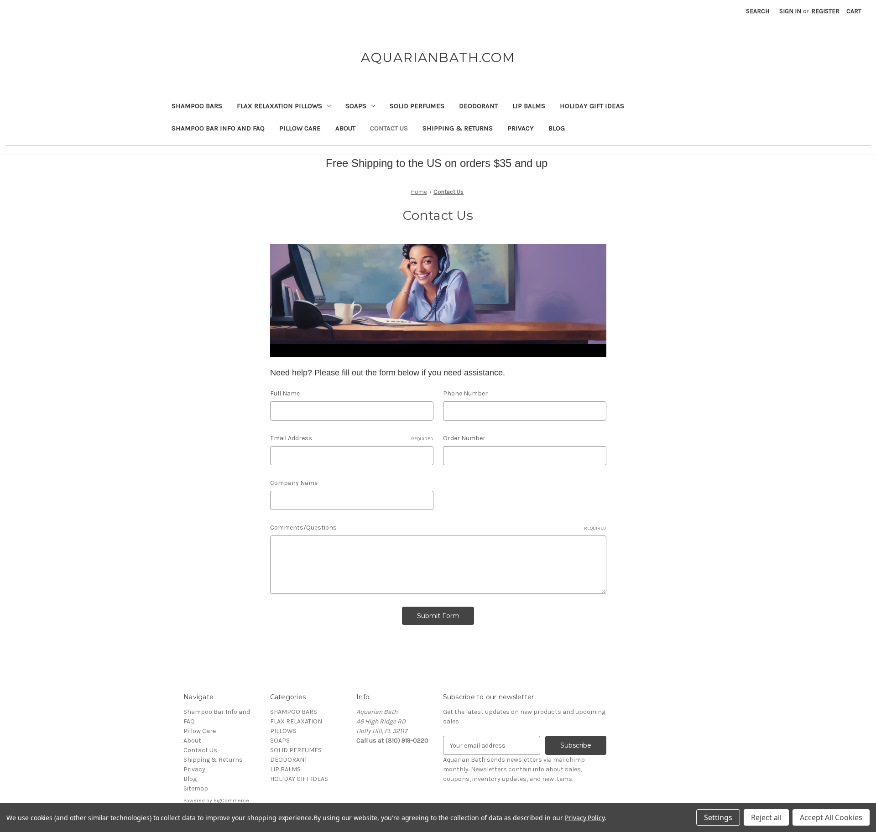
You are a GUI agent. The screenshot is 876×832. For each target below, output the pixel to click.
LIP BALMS (528, 106)
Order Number (464, 438)
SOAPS (355, 106)
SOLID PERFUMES (417, 106)
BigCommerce (231, 800)
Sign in (790, 11)
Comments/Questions (438, 527)
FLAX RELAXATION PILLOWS (279, 106)
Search (757, 11)
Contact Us (389, 128)
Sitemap (195, 788)
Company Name (294, 483)
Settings (718, 817)
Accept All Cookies (831, 817)
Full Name (285, 393)
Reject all (766, 817)
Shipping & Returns (457, 128)
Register (825, 11)
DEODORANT (478, 106)
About (345, 128)
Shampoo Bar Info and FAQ (218, 128)
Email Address (351, 438)
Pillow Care (300, 128)
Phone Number (465, 393)
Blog (556, 128)
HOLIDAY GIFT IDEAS (592, 106)
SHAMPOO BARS (197, 106)
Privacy (520, 128)
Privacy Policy (585, 817)
